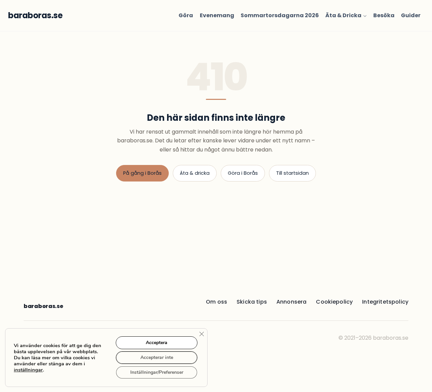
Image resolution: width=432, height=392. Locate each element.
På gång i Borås (142, 173)
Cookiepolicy (334, 302)
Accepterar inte (156, 357)
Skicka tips (252, 302)
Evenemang (217, 15)
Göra (186, 15)
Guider (411, 15)
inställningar (28, 370)
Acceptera (156, 342)
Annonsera (291, 302)
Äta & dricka (195, 173)
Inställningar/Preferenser (156, 372)
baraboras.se (43, 306)
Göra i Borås (243, 173)
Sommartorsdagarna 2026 (280, 15)
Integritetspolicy (385, 302)
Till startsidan (292, 173)
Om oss (216, 302)
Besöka (384, 15)
